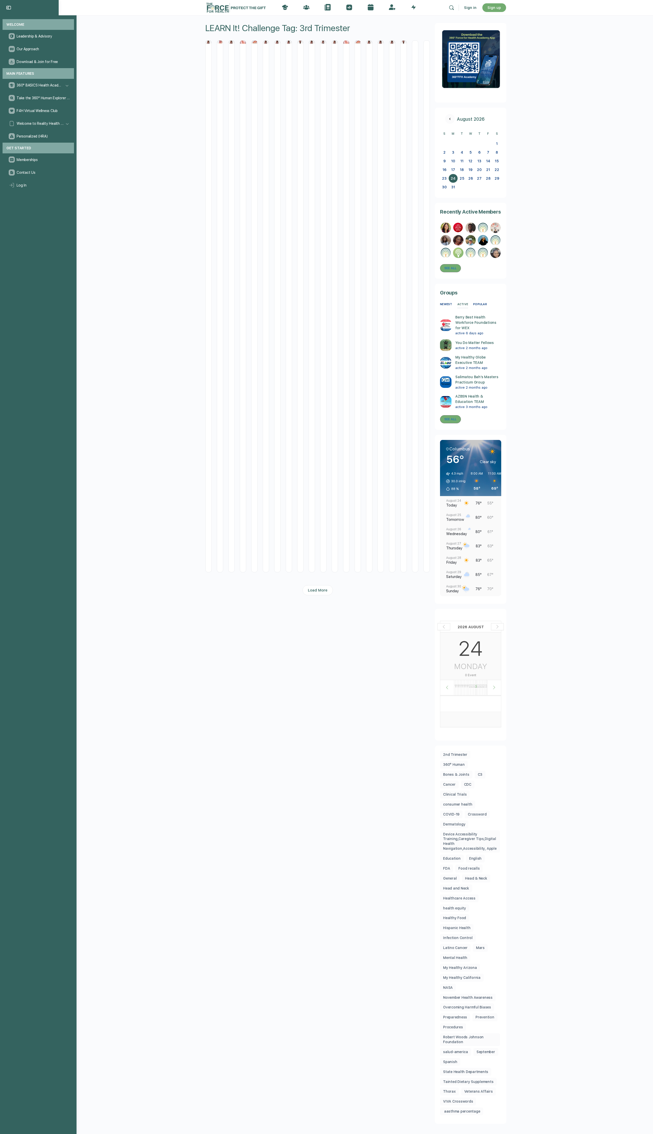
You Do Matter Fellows (474, 343)
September (485, 1052)
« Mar (450, 119)
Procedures (453, 1027)
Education (452, 858)
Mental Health (455, 958)
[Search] (451, 8)
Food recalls (469, 868)
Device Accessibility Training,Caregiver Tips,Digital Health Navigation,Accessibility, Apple (470, 841)
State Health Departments (465, 1072)
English (475, 858)
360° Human (454, 764)
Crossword (477, 814)
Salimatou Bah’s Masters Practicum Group (476, 379)
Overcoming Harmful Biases (467, 1007)
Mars (480, 948)
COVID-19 (451, 814)
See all (450, 268)
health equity (454, 908)
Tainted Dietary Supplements (468, 1082)
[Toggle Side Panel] (9, 8)
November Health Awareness (468, 997)
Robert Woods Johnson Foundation (463, 1039)
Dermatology (454, 824)
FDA (446, 868)
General (450, 878)
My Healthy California (462, 978)
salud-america (455, 1052)
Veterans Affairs (478, 1091)
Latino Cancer (455, 948)
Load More (318, 590)
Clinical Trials (455, 794)
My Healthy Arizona (460, 968)
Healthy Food (454, 918)
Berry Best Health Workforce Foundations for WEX (475, 322)
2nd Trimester (455, 755)
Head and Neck (456, 888)
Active (462, 304)
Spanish (450, 1062)
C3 (480, 774)
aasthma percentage (461, 1111)
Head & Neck (476, 878)
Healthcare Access (459, 898)
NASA (448, 987)
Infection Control (458, 938)
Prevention (484, 1017)
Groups (449, 293)
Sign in (470, 8)
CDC (467, 784)
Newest (446, 304)
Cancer (449, 784)
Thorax (449, 1091)
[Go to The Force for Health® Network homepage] (236, 7)
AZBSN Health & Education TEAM (469, 399)
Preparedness (455, 1017)
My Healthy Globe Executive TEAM (470, 360)
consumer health (457, 804)
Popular (480, 304)
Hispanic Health (456, 928)
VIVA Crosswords (458, 1101)
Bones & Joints (456, 774)
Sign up (494, 8)
